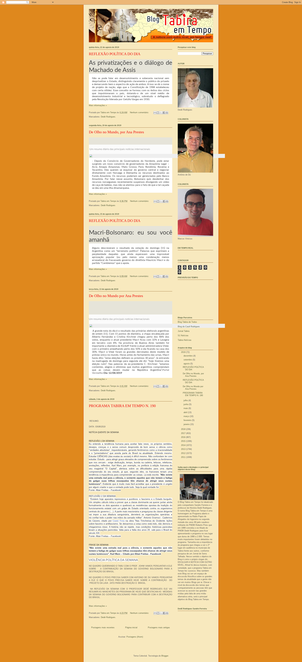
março (187, 416)
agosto (187, 363)
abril (186, 412)
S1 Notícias (183, 335)
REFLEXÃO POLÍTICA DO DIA (114, 54)
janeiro (187, 424)
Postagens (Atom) (134, 637)
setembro (188, 360)
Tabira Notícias (184, 340)
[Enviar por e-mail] (155, 112)
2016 (183, 437)
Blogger (164, 656)
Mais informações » (98, 105)
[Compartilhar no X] (160, 112)
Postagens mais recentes (103, 627)
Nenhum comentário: (139, 112)
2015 (183, 441)
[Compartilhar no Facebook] (163, 112)
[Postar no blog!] (157, 112)
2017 (183, 433)
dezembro (188, 356)
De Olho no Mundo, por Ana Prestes (116, 132)
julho (186, 400)
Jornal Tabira (183, 331)
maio (186, 408)
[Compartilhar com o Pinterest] (166, 112)
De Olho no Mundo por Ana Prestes (116, 296)
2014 (183, 445)
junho (186, 404)
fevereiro (188, 420)
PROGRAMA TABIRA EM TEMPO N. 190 (122, 406)
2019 (183, 352)
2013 (183, 449)
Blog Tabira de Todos (187, 322)
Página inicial (131, 627)
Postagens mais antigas (159, 627)
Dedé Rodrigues (108, 205)
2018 (183, 429)
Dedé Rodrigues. (108, 117)
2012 (183, 453)
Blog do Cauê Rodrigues (189, 326)
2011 (183, 457)
